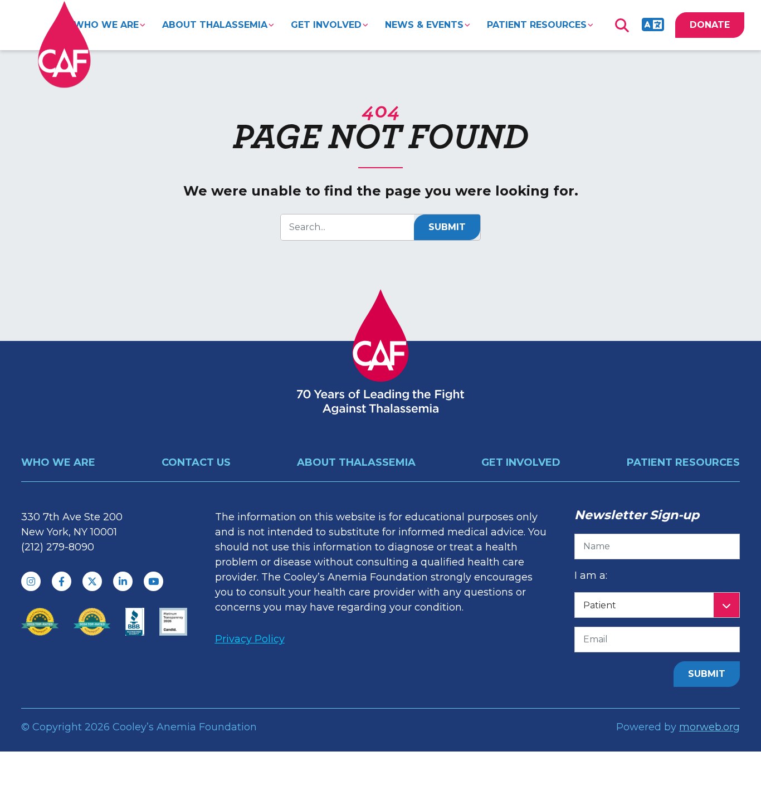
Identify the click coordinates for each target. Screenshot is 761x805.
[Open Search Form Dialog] (622, 25)
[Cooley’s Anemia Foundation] (64, 44)
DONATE (710, 24)
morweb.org (709, 727)
